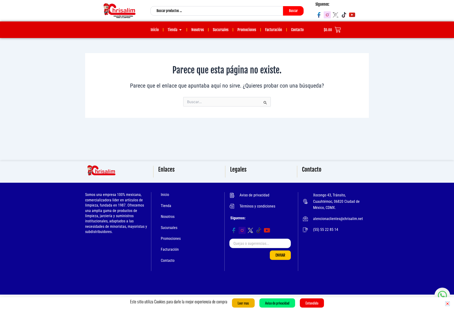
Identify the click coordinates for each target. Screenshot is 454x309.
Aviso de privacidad (254, 195)
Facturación (170, 249)
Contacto (168, 260)
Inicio (165, 194)
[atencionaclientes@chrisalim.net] (305, 218)
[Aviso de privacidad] (231, 195)
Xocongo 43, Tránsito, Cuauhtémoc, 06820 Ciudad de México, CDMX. (336, 201)
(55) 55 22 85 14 (325, 229)
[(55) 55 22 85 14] (305, 229)
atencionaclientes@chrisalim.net (338, 218)
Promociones (171, 238)
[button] (447, 303)
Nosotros (168, 216)
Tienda (166, 205)
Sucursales (169, 227)
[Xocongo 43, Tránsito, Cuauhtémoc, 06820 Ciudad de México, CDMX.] (305, 201)
